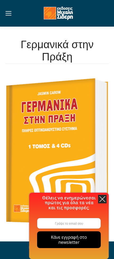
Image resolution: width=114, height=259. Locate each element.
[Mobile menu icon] (8, 13)
